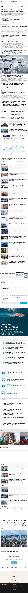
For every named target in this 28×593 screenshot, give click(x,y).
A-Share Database (20, 155)
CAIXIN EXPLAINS (4, 506)
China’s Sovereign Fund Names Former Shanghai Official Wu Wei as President (14, 363)
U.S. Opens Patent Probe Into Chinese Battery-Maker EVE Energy (14, 348)
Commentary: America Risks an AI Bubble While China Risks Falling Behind (13, 53)
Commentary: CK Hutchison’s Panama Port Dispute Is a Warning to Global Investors (16, 380)
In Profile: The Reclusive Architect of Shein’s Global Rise (13, 17)
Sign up (23, 303)
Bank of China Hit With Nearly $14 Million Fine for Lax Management (14, 33)
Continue (14, 589)
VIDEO (2, 528)
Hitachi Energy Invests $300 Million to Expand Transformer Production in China (15, 343)
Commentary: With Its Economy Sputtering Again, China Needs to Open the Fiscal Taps (16, 393)
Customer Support (12, 578)
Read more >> (4, 299)
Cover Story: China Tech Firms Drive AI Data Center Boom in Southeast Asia (12, 40)
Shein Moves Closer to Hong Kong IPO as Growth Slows (13, 20)
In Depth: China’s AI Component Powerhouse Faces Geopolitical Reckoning (14, 51)
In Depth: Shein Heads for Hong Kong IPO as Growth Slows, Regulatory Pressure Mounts (12, 10)
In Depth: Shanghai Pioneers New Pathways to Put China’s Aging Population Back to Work (14, 104)
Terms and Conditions (16, 582)
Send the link (14, 563)
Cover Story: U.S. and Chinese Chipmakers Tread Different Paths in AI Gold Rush (13, 84)
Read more (14, 268)
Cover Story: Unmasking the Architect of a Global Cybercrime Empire (17, 119)
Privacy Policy (11, 582)
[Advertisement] (14, 456)
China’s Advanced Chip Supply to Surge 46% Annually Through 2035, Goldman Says (12, 76)
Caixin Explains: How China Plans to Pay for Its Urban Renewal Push (18, 130)
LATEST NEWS (3, 164)
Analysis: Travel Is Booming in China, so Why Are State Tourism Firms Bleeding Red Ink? (17, 124)
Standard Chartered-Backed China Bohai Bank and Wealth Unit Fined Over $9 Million (14, 27)
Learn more (6, 587)
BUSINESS (2, 485)
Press (24, 578)
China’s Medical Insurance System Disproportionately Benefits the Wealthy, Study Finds (13, 92)
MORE (25, 161)
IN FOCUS (2, 430)
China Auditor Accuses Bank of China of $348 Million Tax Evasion (14, 36)
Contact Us (16, 578)
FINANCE (2, 464)
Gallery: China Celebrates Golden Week (9, 446)
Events (8, 578)
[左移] (1, 438)
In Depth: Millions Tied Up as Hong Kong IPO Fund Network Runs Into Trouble (17, 113)
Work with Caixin (21, 578)
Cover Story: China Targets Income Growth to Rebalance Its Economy (14, 102)
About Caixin (4, 578)
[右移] (26, 438)
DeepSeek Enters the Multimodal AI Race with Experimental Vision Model (14, 358)
